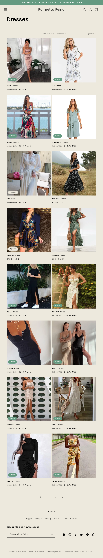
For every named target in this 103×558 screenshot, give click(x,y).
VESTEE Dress (58, 368)
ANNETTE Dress (59, 199)
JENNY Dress (13, 142)
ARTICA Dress (58, 312)
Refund (57, 518)
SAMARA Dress (13, 425)
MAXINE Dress (58, 255)
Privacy (48, 518)
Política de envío (87, 552)
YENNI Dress (57, 425)
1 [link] (40, 497)
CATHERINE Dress (60, 142)
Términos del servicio (72, 552)
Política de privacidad (54, 552)
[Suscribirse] (52, 534)
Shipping (39, 518)
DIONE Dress (12, 86)
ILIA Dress (56, 86)
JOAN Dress (12, 312)
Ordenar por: (48, 34)
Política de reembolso (36, 552)
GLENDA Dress (13, 255)
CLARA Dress (13, 199)
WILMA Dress (13, 368)
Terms (65, 518)
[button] (6, 10)
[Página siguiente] (62, 497)
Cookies (73, 518)
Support (29, 518)
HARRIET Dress (13, 481)
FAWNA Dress (58, 481)
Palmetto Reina (21, 551)
